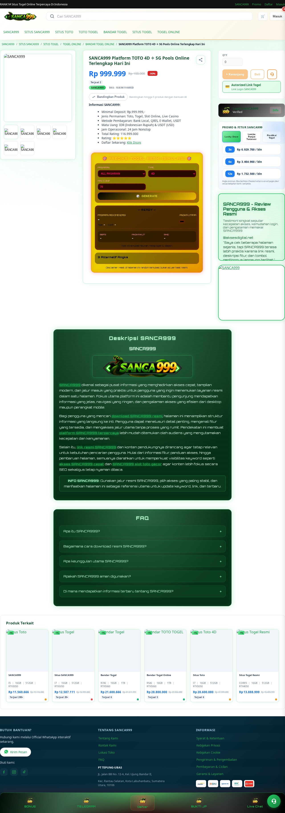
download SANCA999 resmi (137, 416)
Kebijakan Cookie (208, 753)
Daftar (269, 4)
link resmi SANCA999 (96, 447)
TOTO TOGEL (88, 32)
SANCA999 (242, 4)
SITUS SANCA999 (37, 32)
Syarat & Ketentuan (210, 738)
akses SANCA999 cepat (81, 464)
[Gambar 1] (11, 132)
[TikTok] (24, 772)
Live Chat (255, 806)
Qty (224, 55)
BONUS (30, 806)
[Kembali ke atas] (275, 790)
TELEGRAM (86, 806)
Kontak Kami (107, 745)
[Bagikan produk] (200, 59)
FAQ (101, 760)
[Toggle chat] (274, 801)
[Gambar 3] (43, 132)
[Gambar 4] (59, 132)
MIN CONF (104, 180)
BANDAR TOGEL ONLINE (100, 44)
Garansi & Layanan (209, 774)
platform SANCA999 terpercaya (89, 433)
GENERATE (147, 196)
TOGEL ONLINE (168, 32)
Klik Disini (134, 142)
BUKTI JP (199, 806)
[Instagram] (14, 772)
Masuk (280, 4)
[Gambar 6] (27, 148)
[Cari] (52, 16)
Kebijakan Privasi (208, 745)
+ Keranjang (235, 74)
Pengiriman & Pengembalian (216, 760)
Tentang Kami (108, 738)
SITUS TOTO (64, 32)
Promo (256, 4)
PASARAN (104, 167)
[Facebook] (4, 772)
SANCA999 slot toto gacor (137, 464)
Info (275, 110)
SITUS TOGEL (142, 32)
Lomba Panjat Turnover (251, 136)
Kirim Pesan (18, 752)
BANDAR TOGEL (115, 32)
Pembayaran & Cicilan (212, 767)
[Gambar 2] (27, 132)
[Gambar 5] (11, 148)
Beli (257, 74)
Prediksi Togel (272, 136)
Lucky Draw (231, 136)
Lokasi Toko (106, 753)
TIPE (151, 167)
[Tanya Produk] (272, 74)
